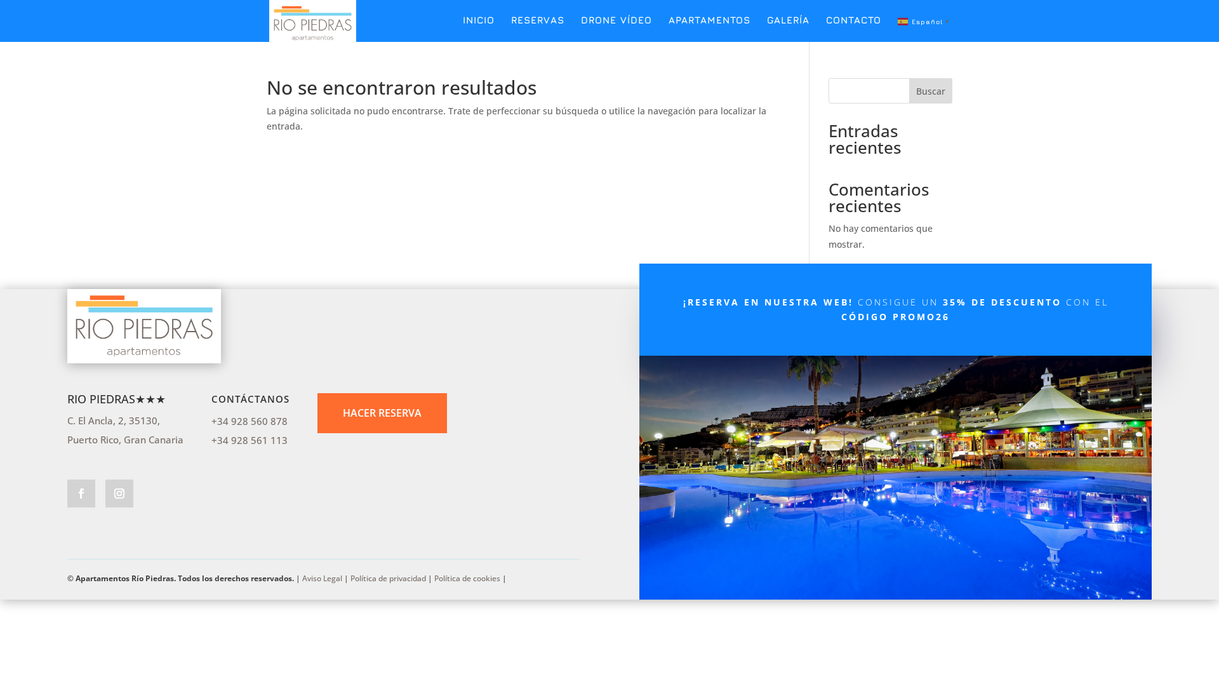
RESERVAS (537, 20)
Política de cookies (467, 578)
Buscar (930, 91)
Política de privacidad (388, 578)
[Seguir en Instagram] (119, 494)
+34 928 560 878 (249, 421)
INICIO (479, 20)
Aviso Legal (322, 578)
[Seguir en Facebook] (81, 494)
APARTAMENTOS (709, 20)
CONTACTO (853, 20)
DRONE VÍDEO (616, 20)
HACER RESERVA (382, 413)
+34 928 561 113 (249, 440)
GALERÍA (788, 20)
